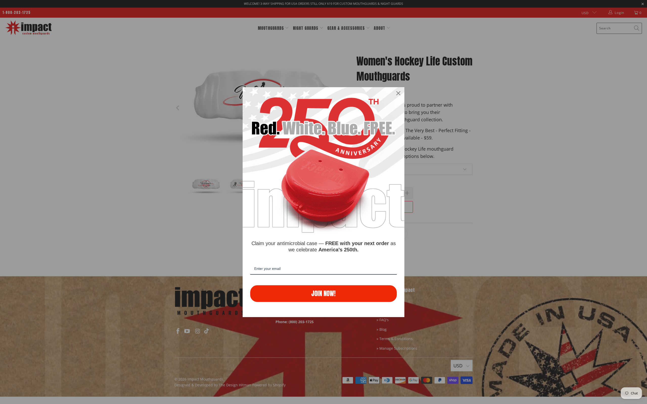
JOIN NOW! (323, 293)
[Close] (398, 93)
